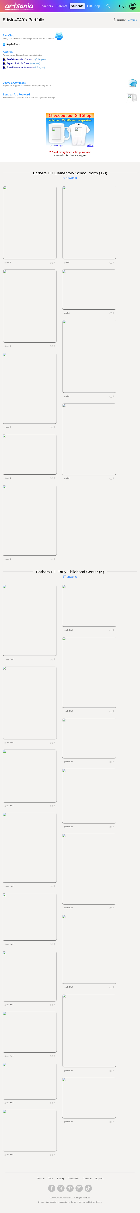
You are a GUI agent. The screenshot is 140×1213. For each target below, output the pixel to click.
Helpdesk (99, 1178)
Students (77, 6)
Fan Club (8, 35)
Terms (51, 1178)
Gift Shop (93, 6)
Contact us (87, 1178)
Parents (62, 6)
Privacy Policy (95, 1202)
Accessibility (73, 1178)
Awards (8, 51)
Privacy (60, 1178)
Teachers (46, 6)
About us (41, 1178)
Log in (123, 6)
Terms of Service (78, 1202)
